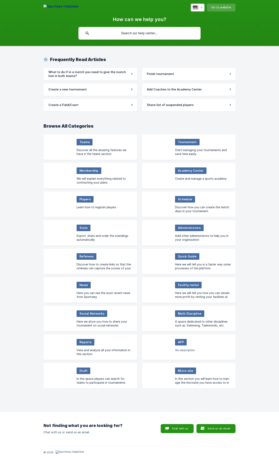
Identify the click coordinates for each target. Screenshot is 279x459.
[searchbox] (139, 33)
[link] (90, 74)
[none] (61, 7)
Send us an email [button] (219, 428)
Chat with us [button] (180, 428)
